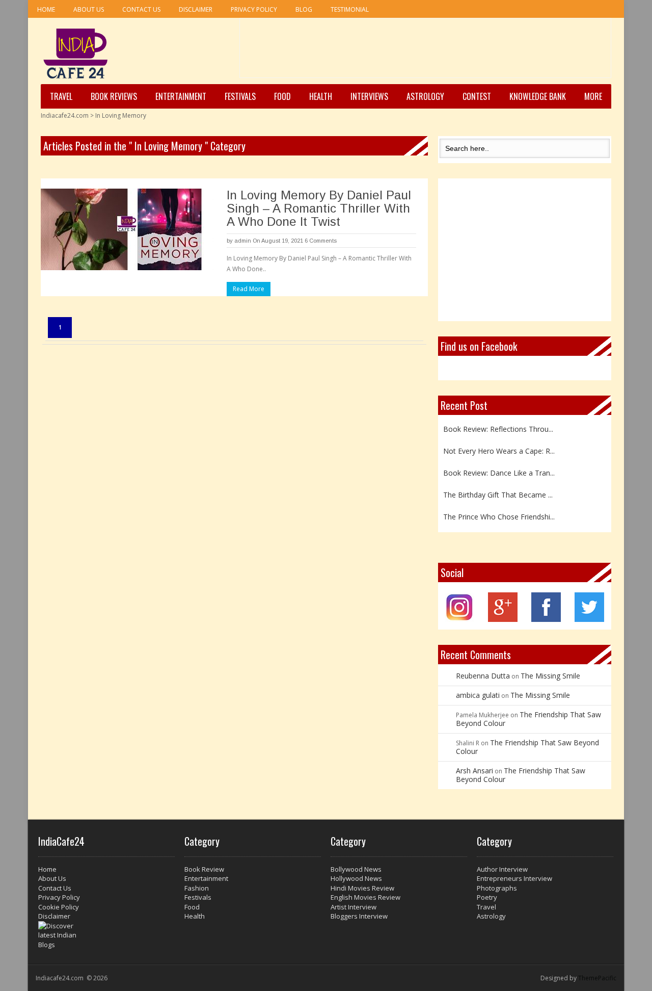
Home (46, 9)
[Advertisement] (425, 51)
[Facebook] (546, 619)
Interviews (369, 96)
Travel (61, 96)
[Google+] (503, 619)
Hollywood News (356, 878)
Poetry (487, 897)
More (593, 96)
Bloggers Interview (359, 916)
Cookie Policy (58, 906)
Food (282, 96)
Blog (303, 9)
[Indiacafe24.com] (75, 53)
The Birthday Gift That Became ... (498, 495)
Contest (477, 96)
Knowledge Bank (537, 96)
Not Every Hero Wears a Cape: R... (499, 451)
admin (242, 241)
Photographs (497, 888)
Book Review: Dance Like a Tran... (499, 473)
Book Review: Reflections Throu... (498, 429)
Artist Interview (353, 906)
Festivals (240, 96)
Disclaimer (195, 9)
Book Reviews (114, 96)
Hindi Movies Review (362, 888)
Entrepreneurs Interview (514, 878)
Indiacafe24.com (65, 115)
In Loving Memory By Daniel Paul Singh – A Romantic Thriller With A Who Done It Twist (319, 208)
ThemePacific (597, 978)
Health (320, 96)
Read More (248, 288)
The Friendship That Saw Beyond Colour (528, 719)
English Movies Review (365, 897)
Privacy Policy (254, 9)
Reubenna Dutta (483, 676)
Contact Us (141, 9)
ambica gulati (478, 695)
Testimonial (350, 9)
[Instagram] (459, 619)
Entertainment (180, 96)
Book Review (204, 869)
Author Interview (502, 869)
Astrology (425, 96)
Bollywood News (356, 869)
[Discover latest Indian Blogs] (106, 935)
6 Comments (321, 241)
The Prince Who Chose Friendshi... (499, 516)
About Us (88, 9)
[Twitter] (589, 619)
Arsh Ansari (474, 770)
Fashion (196, 888)
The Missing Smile (550, 676)
